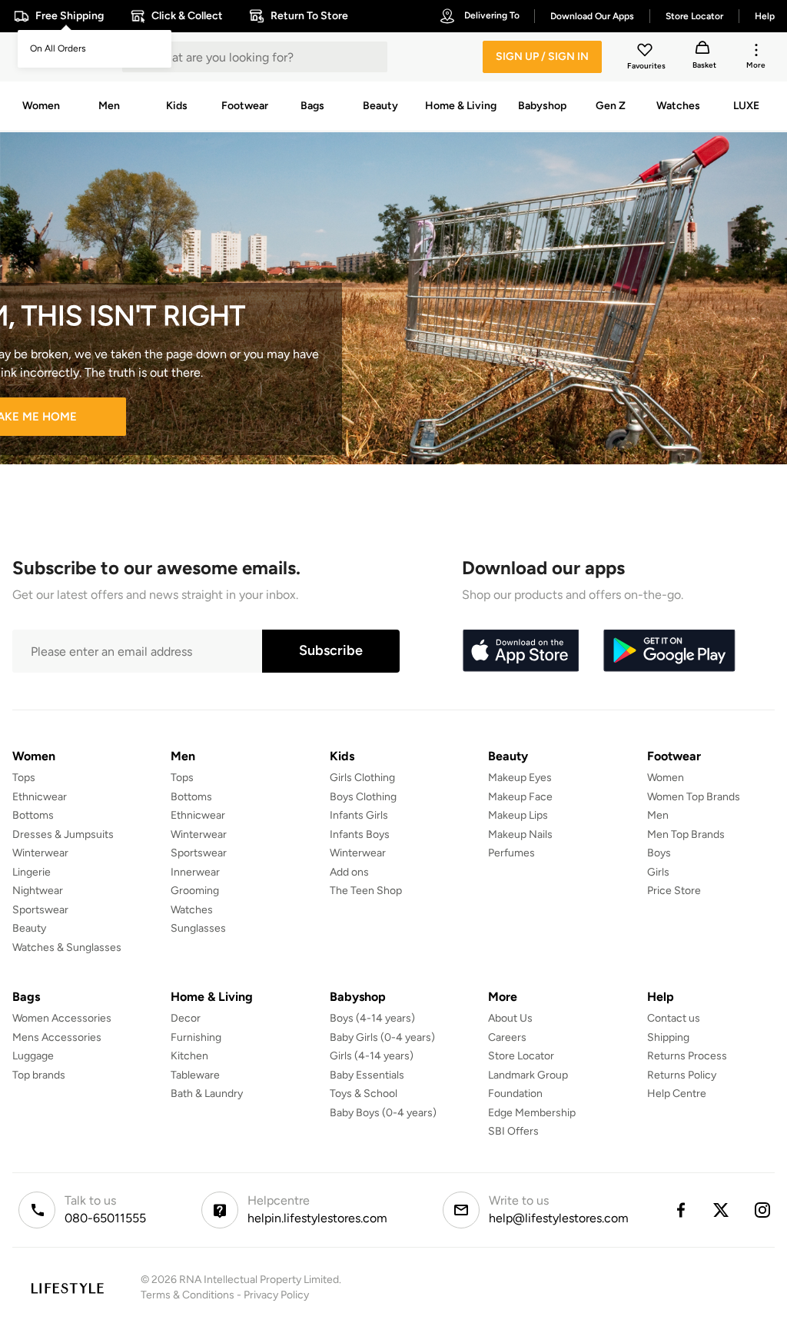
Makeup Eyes (520, 777)
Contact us (673, 1018)
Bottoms (33, 815)
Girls (658, 872)
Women (665, 777)
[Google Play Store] (669, 651)
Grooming (195, 890)
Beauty (29, 928)
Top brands (38, 1075)
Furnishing (196, 1037)
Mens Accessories (56, 1037)
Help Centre (676, 1093)
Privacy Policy (276, 1294)
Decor (186, 1018)
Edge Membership (532, 1112)
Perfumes (511, 852)
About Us (510, 1018)
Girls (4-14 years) (371, 1055)
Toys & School (363, 1093)
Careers (507, 1037)
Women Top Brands (693, 796)
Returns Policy (681, 1075)
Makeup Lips (518, 815)
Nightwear (37, 890)
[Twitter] (721, 1210)
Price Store (674, 890)
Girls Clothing (362, 777)
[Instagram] (763, 1210)
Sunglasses (198, 928)
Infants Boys (360, 834)
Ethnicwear (39, 796)
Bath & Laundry (207, 1093)
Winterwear (40, 852)
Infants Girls (359, 815)
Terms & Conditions (187, 1294)
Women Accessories (61, 1018)
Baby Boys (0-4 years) (383, 1112)
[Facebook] (680, 1210)
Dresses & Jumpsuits (63, 834)
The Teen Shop (366, 890)
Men (658, 815)
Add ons (349, 872)
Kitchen (189, 1055)
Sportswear (40, 909)
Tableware (195, 1075)
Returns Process (687, 1055)
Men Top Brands (686, 834)
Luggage (33, 1055)
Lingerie (31, 872)
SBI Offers (513, 1131)
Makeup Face (520, 796)
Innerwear (195, 872)
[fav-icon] (646, 52)
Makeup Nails (520, 834)
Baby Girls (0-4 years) (382, 1037)
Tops (23, 777)
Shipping (668, 1037)
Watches (192, 909)
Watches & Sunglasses (66, 947)
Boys (659, 852)
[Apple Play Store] (520, 651)
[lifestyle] (67, 1288)
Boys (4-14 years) (372, 1018)
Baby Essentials (367, 1075)
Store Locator (521, 1055)
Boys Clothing (363, 796)
